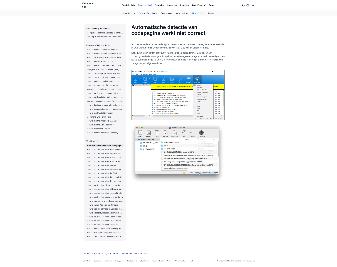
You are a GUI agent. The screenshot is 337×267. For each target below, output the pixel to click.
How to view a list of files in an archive (103, 77)
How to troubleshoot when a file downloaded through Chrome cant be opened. (105, 189)
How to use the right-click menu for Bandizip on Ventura (105, 185)
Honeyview (184, 5)
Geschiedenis (182, 13)
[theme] (243, 5)
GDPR (169, 261)
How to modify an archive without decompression (105, 81)
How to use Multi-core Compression (102, 49)
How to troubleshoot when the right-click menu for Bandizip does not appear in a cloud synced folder (105, 177)
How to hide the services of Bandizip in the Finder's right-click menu (105, 209)
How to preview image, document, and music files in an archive (105, 93)
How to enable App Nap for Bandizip (102, 205)
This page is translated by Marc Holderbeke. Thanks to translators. (114, 253)
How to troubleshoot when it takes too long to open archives (105, 165)
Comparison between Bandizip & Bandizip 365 (105, 33)
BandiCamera (199, 5)
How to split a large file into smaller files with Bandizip (105, 73)
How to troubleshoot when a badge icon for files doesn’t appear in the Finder (105, 169)
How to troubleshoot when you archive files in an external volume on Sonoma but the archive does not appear (105, 193)
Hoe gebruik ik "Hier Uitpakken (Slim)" (103, 69)
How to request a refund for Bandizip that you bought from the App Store (105, 228)
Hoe (202, 13)
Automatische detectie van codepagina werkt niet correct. (105, 145)
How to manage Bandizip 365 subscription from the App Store (105, 232)
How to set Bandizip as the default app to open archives (105, 57)
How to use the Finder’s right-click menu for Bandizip (105, 53)
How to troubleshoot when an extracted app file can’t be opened (105, 161)
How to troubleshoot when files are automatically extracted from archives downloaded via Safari (105, 181)
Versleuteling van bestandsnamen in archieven (105, 89)
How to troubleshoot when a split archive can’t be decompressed (105, 153)
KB (191, 261)
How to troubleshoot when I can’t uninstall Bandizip (105, 217)
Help (194, 13)
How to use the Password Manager (102, 121)
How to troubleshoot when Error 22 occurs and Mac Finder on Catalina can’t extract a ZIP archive (105, 149)
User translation (181, 261)
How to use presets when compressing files (105, 109)
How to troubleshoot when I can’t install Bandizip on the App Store (105, 225)
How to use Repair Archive (98, 129)
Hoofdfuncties (129, 13)
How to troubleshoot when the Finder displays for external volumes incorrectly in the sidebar (105, 173)
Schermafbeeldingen (148, 13)
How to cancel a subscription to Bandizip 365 (105, 236)
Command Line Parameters (99, 117)
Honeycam (172, 5)
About (154, 261)
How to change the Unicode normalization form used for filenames (105, 201)
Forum (212, 5)
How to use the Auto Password (100, 125)
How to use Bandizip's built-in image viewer (105, 97)
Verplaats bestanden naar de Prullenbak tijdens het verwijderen (105, 101)
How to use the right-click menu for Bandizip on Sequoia (105, 197)
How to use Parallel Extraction (100, 113)
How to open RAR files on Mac (100, 61)
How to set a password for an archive (103, 85)
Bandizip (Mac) (145, 5)
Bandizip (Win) (128, 5)
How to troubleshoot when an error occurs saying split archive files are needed (105, 157)
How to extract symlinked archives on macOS (105, 213)
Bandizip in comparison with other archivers (105, 37)
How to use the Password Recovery (102, 133)
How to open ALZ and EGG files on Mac (104, 65)
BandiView (159, 5)
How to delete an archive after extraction (104, 105)
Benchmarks (166, 13)
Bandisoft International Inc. (245, 261)
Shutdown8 (144, 261)
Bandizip (97, 261)
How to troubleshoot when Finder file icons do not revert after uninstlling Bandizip (105, 221)
